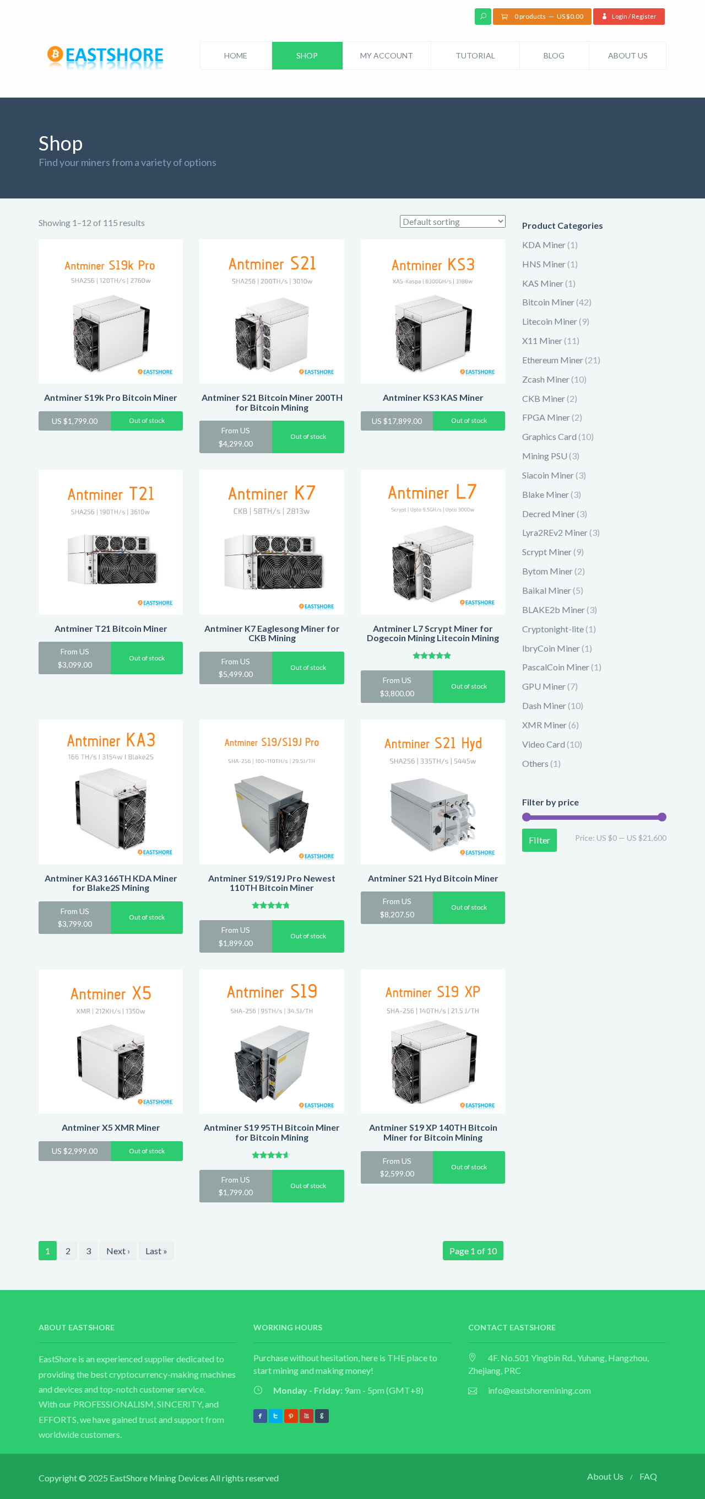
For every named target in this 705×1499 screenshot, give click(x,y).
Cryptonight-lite (553, 629)
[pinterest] (291, 1416)
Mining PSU (544, 455)
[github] (322, 1416)
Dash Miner (544, 705)
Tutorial (475, 55)
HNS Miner (544, 264)
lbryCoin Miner (551, 648)
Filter (539, 840)
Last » (156, 1250)
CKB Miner (543, 398)
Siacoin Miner (548, 475)
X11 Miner (542, 340)
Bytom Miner (547, 571)
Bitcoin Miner (548, 302)
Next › (118, 1250)
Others (535, 763)
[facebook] (260, 1416)
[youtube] (306, 1416)
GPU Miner (544, 686)
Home (235, 55)
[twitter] (276, 1416)
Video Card (543, 744)
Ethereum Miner (552, 359)
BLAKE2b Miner (553, 609)
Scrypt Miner (547, 551)
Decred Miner (548, 513)
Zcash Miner (546, 379)
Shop (307, 55)
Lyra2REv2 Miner (555, 532)
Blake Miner (545, 494)
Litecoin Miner (549, 321)
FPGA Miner (546, 417)
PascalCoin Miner (555, 667)
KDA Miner (544, 244)
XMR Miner (544, 724)
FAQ (648, 1476)
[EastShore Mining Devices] (107, 60)
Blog (554, 55)
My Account (386, 55)
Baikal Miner (546, 590)
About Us (628, 55)
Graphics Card (549, 436)
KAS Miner (542, 283)
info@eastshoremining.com (539, 1390)
